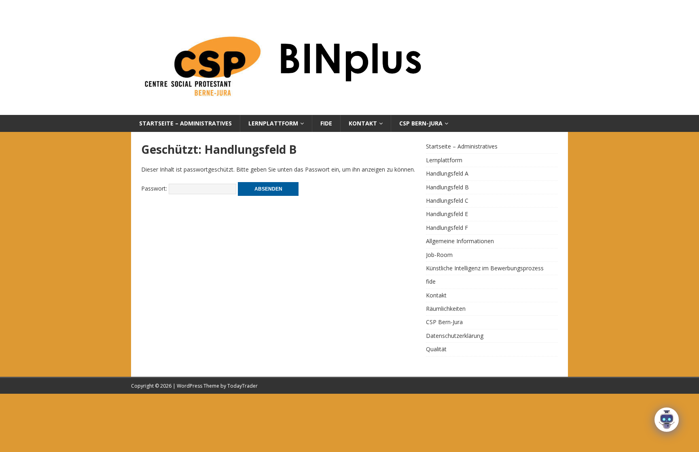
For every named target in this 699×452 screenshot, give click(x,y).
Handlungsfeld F (447, 227)
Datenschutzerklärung (454, 336)
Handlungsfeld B (447, 187)
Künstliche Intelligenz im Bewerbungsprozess (485, 268)
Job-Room (439, 255)
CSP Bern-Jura (421, 123)
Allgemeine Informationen (460, 241)
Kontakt (363, 123)
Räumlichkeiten (446, 308)
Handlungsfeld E (447, 214)
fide (326, 123)
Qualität (436, 349)
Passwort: (155, 188)
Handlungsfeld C (447, 200)
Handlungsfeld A (447, 173)
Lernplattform (273, 123)
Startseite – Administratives (185, 123)
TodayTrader (242, 385)
